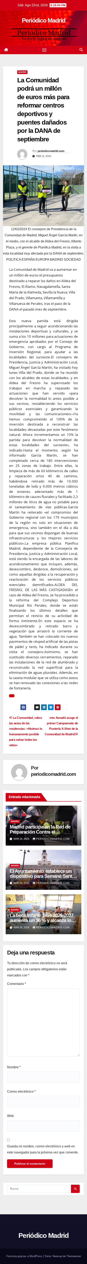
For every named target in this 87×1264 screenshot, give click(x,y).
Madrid (22, 72)
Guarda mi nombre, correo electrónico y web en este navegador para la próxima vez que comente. (43, 1149)
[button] (81, 50)
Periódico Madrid (43, 20)
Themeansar (73, 1256)
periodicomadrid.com (51, 151)
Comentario (16, 984)
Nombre (14, 1067)
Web (10, 1116)
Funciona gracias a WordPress (24, 1256)
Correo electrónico (21, 1091)
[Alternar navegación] (44, 50)
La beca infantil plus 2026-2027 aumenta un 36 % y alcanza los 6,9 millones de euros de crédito (43, 920)
